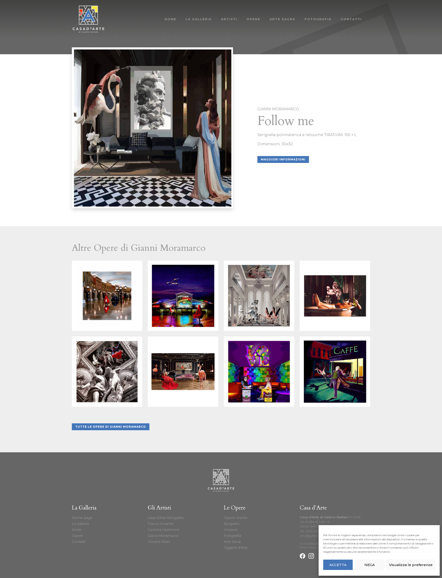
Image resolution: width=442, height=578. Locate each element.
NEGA (369, 565)
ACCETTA (337, 565)
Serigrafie (231, 524)
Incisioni (230, 530)
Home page (82, 518)
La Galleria (199, 19)
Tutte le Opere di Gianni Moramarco (110, 426)
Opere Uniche (235, 518)
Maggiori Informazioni (283, 159)
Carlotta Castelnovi (163, 530)
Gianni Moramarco (163, 536)
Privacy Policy (308, 547)
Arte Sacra (282, 19)
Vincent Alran (159, 542)
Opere (253, 19)
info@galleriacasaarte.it (318, 536)
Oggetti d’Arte (236, 548)
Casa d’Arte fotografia (165, 518)
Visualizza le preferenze (411, 565)
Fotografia (318, 19)
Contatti (351, 19)
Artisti (229, 19)
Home (170, 19)
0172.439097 (315, 531)
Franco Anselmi (161, 524)
